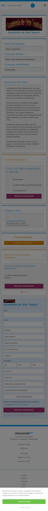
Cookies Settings (24, 507)
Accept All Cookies (24, 501)
